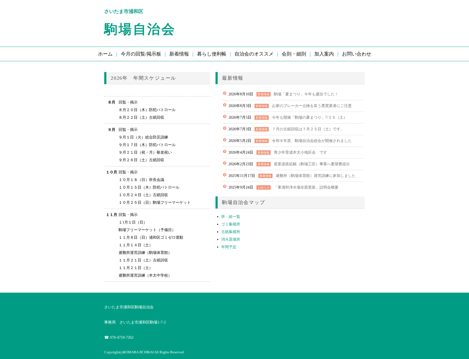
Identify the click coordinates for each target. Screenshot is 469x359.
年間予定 (228, 247)
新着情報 (179, 54)
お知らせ (264, 187)
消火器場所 (230, 239)
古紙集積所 (230, 232)
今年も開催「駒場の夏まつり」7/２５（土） (309, 117)
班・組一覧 (230, 217)
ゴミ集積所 (230, 224)
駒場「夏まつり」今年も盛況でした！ (306, 94)
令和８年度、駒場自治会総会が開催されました (312, 141)
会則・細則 (294, 54)
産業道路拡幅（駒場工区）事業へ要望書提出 (312, 164)
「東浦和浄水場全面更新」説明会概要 (306, 187)
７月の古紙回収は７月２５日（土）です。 (308, 129)
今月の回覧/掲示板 (141, 54)
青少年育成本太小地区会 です (300, 152)
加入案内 (324, 54)
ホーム (105, 54)
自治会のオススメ (254, 54)
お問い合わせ (356, 54)
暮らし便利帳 (211, 54)
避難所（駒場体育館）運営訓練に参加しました (316, 176)
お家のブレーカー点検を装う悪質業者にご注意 (312, 106)
